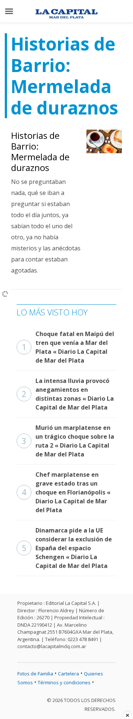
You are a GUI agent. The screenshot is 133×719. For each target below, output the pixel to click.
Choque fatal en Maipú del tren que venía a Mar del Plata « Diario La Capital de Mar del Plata (68, 347)
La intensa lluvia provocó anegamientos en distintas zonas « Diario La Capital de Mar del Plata (68, 394)
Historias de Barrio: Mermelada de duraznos (40, 151)
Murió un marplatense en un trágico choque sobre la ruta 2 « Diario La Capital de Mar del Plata (68, 441)
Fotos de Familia (35, 673)
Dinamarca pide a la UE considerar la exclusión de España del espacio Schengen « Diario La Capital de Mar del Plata (67, 548)
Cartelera (68, 673)
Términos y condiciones (64, 682)
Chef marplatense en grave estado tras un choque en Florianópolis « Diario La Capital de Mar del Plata (66, 492)
